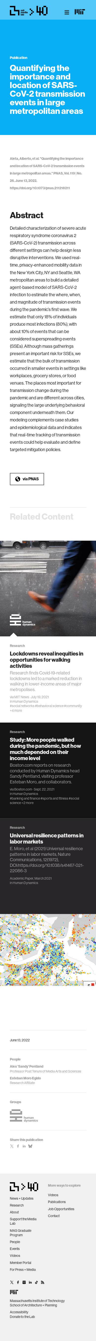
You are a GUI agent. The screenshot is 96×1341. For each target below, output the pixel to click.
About (14, 1212)
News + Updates (21, 1198)
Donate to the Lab (22, 1317)
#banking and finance (25, 798)
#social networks (22, 706)
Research (17, 1205)
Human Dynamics (25, 701)
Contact (54, 1216)
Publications (57, 1202)
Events (15, 1249)
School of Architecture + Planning (33, 1305)
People (15, 1242)
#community (73, 706)
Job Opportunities (61, 1209)
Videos (15, 1256)
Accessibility (19, 1312)
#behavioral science (49, 706)
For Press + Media (23, 1270)
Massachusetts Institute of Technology (37, 1301)
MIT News (21, 697)
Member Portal (20, 1263)
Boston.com (23, 789)
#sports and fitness (54, 798)
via (31, 479)
